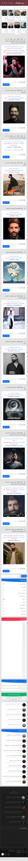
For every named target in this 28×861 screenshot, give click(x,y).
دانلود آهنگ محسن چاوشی (14, 833)
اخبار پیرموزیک (23, 608)
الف (24, 624)
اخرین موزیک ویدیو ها (14, 793)
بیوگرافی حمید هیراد (7, 839)
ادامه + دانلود (6, 84)
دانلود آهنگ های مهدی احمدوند (9, 837)
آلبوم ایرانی (23, 614)
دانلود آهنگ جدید (22, 689)
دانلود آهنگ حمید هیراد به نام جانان (14, 252)
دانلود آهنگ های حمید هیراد (20, 841)
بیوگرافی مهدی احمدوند (21, 839)
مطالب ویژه (20, 698)
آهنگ (13, 831)
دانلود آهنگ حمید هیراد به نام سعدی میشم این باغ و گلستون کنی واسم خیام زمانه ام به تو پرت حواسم (16, 41)
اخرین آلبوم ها (14, 791)
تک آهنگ (15, 82)
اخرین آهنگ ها (14, 790)
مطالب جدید (8, 698)
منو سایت (10, 3)
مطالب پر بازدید (14, 698)
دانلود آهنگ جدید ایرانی (7, 831)
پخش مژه (24, 684)
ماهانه (12, 700)
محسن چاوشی (23, 833)
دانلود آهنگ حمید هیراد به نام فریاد (14, 208)
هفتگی (16, 700)
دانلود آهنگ (16, 831)
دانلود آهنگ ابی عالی (11, 843)
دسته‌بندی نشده (22, 596)
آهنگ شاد (24, 611)
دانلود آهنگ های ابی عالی (21, 843)
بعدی (11, 576)
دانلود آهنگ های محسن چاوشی (16, 835)
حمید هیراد (13, 839)
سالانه (9, 700)
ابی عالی (4, 841)
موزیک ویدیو (23, 584)
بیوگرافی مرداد (23, 605)
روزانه (19, 700)
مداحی (24, 590)
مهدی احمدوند (19, 837)
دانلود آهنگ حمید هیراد (10, 841)
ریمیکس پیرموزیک (22, 593)
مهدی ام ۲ (23, 587)
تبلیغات (24, 602)
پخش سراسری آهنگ (22, 687)
